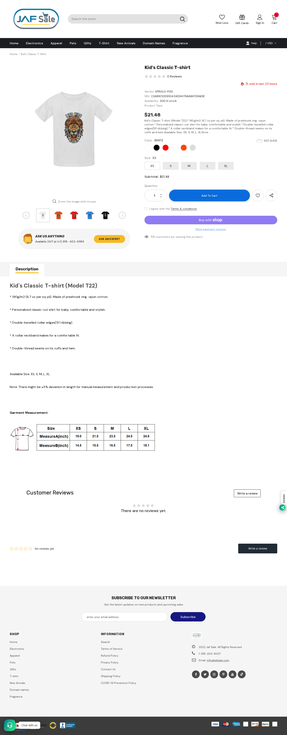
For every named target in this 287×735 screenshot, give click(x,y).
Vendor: (149, 91)
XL (226, 166)
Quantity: (151, 186)
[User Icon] (260, 17)
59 (153, 237)
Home (13, 54)
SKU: (147, 96)
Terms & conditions (184, 208)
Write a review (247, 493)
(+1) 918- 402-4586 (70, 241)
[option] (74, 130)
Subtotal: (151, 177)
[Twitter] (205, 674)
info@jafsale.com (218, 660)
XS (152, 166)
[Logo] (36, 19)
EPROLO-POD (164, 91)
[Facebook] (196, 674)
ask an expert (109, 239)
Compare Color (125, 190)
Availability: (151, 101)
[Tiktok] (242, 674)
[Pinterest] (223, 674)
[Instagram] (214, 674)
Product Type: (153, 105)
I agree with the (160, 208)
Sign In (260, 23)
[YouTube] (232, 674)
